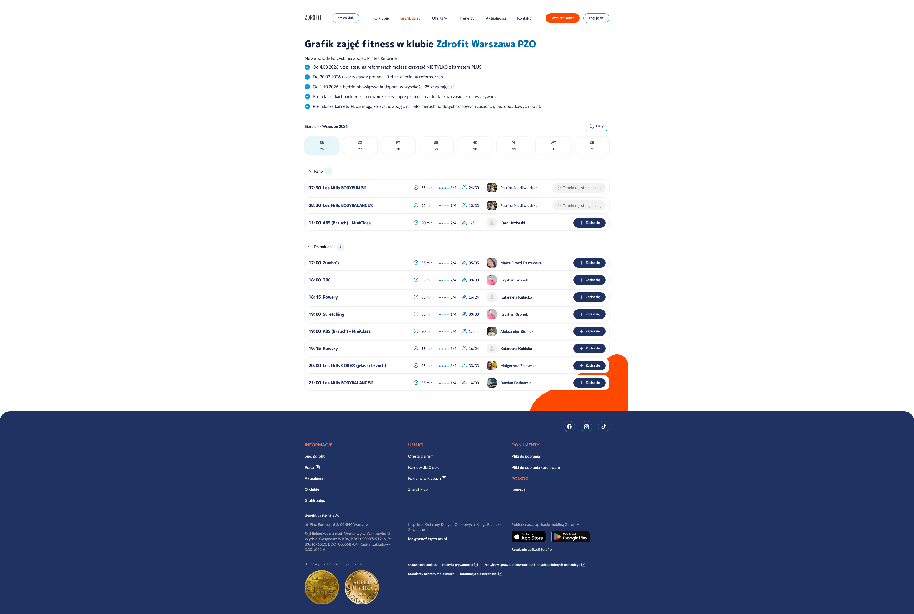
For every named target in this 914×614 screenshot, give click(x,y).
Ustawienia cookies (422, 565)
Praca (309, 467)
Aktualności (496, 18)
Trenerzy (467, 18)
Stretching (333, 314)
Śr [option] (322, 146)
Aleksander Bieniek (517, 331)
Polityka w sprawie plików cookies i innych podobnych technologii (532, 565)
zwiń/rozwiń (309, 171)
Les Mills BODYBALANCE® (348, 205)
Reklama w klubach (424, 478)
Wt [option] (553, 146)
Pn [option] (514, 146)
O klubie (381, 18)
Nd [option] (475, 146)
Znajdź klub (418, 489)
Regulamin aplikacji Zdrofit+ (532, 549)
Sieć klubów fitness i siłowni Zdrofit (314, 18)
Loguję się (596, 18)
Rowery (330, 297)
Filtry (600, 126)
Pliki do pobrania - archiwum (536, 467)
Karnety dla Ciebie (424, 467)
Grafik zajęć (410, 18)
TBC (327, 280)
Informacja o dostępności (478, 574)
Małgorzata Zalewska (518, 366)
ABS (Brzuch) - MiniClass (347, 223)
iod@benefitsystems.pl (427, 539)
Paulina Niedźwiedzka (518, 187)
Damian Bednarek (515, 383)
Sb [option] (436, 146)
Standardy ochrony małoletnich (431, 574)
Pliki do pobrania (526, 456)
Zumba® (331, 263)
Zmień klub (346, 18)
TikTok (603, 426)
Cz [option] (360, 146)
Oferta (437, 18)
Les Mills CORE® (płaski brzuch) (354, 366)
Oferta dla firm (420, 456)
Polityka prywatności (457, 565)
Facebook (569, 426)
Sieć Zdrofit (315, 456)
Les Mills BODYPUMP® (344, 188)
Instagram (586, 426)
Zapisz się (593, 223)
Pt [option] (398, 146)
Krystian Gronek (514, 280)
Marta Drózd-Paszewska (521, 263)
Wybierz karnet (562, 18)
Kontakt (524, 18)
